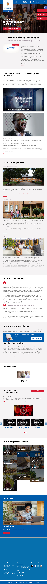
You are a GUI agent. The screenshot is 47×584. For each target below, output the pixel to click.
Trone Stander (21, 572)
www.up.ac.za (6, 572)
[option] (23, 376)
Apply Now (6, 533)
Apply (41, 11)
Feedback (42, 14)
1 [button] (24, 432)
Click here (5, 401)
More (22, 65)
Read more (5, 153)
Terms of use (37, 582)
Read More (15, 45)
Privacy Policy (27, 582)
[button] (45, 7)
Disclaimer (32, 582)
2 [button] (26, 432)
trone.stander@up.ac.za (22, 574)
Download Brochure (36, 338)
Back (41, 18)
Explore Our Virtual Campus (12, 28)
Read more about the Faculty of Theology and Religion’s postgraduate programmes (19, 193)
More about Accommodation (38, 390)
